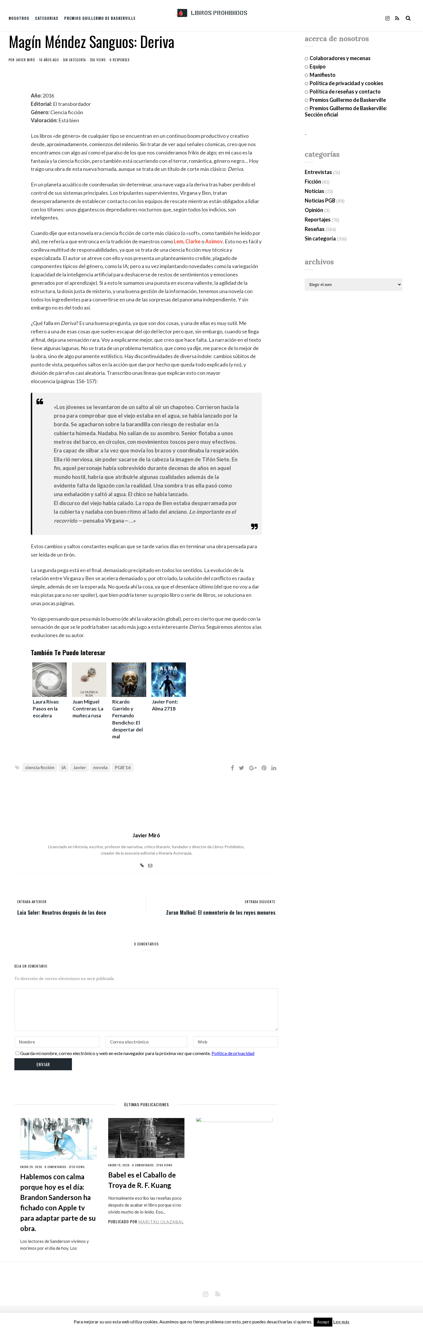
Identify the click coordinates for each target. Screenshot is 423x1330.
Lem (178, 241)
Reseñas (315, 229)
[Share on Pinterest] (264, 767)
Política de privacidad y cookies (346, 83)
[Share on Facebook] (232, 767)
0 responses (119, 60)
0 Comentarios (55, 1167)
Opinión (314, 210)
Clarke (193, 241)
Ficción (313, 181)
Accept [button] (323, 1322)
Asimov (214, 241)
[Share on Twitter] (241, 767)
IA (64, 767)
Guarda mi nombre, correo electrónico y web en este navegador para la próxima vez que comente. (115, 1053)
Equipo (318, 66)
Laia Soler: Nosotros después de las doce (61, 912)
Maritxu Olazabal (161, 1221)
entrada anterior (32, 901)
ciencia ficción (39, 767)
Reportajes (318, 219)
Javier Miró (25, 60)
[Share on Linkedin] (273, 767)
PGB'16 (123, 767)
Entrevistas (318, 172)
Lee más (341, 1322)
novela (100, 767)
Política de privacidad (233, 1053)
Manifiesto (323, 75)
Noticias (314, 191)
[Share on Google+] (253, 767)
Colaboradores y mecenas (340, 58)
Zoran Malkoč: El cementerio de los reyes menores (220, 912)
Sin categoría (74, 60)
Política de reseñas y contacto (345, 91)
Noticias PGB (320, 200)
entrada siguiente (260, 901)
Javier (79, 767)
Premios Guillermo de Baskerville (100, 18)
